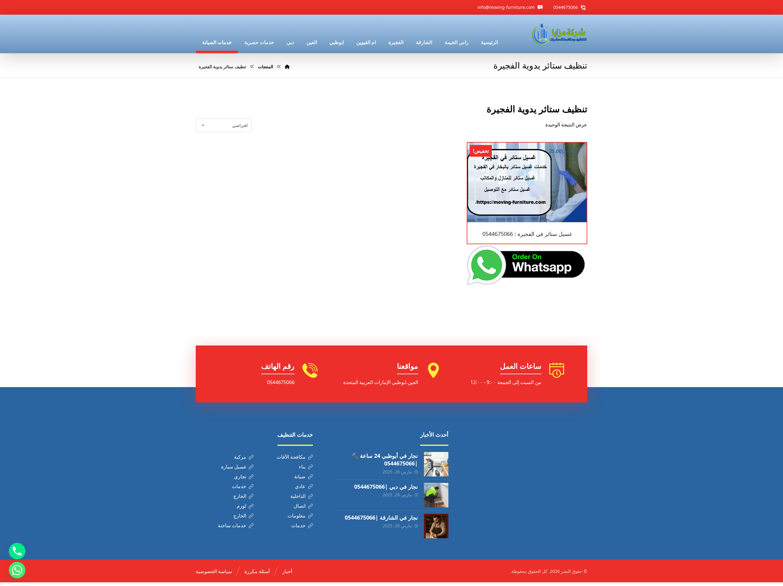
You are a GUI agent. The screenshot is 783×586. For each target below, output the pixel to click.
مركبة (240, 456)
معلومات (297, 515)
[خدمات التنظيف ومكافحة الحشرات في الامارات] (558, 34)
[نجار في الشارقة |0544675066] (436, 526)
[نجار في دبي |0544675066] (436, 495)
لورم (241, 505)
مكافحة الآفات (291, 456)
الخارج (239, 496)
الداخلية (298, 496)
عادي (300, 486)
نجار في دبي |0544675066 (386, 486)
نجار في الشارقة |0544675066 (381, 517)
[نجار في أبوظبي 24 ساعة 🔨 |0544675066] (436, 464)
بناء (302, 466)
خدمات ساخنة (232, 525)
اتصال (300, 505)
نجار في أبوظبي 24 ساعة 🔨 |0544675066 (385, 459)
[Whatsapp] (17, 570)
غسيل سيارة (233, 466)
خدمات (239, 486)
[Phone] (17, 551)
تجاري (240, 476)
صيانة (300, 476)
